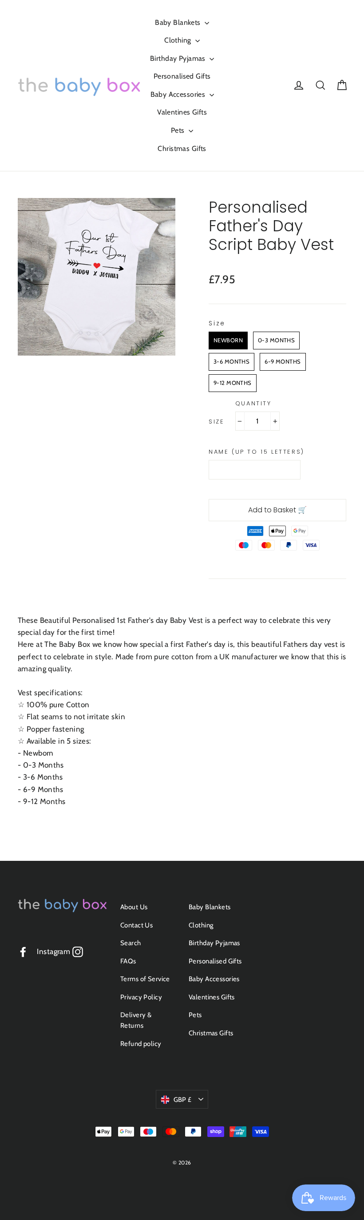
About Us (133, 907)
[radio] (228, 340)
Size (216, 421)
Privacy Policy (141, 997)
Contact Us (136, 925)
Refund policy (141, 1044)
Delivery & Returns (135, 1020)
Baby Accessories (178, 94)
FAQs (128, 961)
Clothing (178, 40)
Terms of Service (145, 979)
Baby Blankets (178, 22)
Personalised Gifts (182, 76)
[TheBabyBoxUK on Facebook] (23, 952)
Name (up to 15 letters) (257, 452)
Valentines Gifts (182, 112)
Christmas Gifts (182, 148)
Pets (178, 130)
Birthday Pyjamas (178, 58)
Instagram (60, 951)
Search (130, 943)
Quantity (253, 403)
